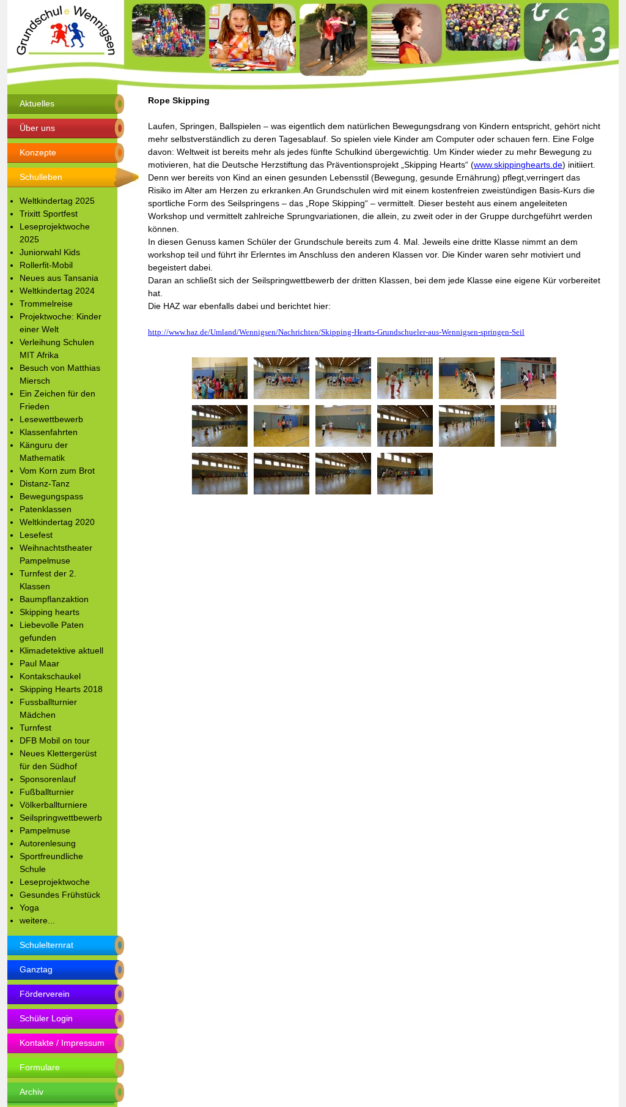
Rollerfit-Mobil (46, 265)
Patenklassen (46, 509)
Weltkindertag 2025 (57, 201)
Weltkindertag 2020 (57, 522)
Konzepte (38, 152)
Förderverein (45, 994)
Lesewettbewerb (51, 419)
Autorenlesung (48, 843)
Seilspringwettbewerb (61, 817)
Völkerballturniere (53, 805)
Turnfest (35, 727)
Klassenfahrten (49, 432)
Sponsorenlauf (48, 779)
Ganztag (36, 969)
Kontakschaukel (50, 676)
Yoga (29, 907)
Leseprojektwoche (55, 882)
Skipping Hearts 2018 (61, 689)
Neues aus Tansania (59, 278)
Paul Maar (39, 663)
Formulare (40, 1067)
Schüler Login (46, 1018)
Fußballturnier (47, 792)
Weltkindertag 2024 (57, 291)
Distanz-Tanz (45, 483)
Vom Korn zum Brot (57, 470)
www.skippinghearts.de (518, 165)
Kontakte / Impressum (62, 1043)
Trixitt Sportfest (49, 213)
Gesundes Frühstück (60, 895)
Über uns (37, 128)
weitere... (37, 920)
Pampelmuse (45, 830)
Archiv (31, 1092)
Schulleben (41, 177)
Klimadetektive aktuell (61, 650)
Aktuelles (37, 103)
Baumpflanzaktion (54, 599)
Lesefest (36, 535)
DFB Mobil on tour (55, 740)
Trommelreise (46, 303)
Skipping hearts (49, 612)
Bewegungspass (51, 496)
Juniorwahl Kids (50, 252)
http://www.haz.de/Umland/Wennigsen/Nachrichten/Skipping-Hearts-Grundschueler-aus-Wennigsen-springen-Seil (336, 332)
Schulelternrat (46, 945)
